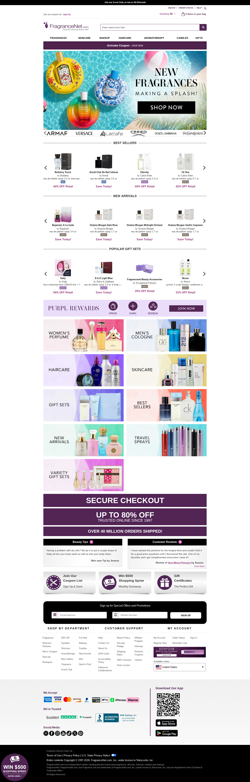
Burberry (64, 175)
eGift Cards (103, 653)
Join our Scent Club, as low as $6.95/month (125, 2)
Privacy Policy (72, 755)
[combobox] (153, 27)
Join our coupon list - (57, 14)
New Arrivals (85, 653)
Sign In (171, 8)
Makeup (104, 38)
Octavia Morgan (105, 228)
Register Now (160, 643)
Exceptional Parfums (146, 283)
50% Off (65, 637)
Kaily (64, 281)
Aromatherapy (68, 653)
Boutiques (47, 662)
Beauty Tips (80, 542)
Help (199, 8)
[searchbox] (150, 27)
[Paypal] (86, 699)
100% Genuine (124, 660)
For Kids (83, 637)
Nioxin (187, 281)
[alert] (168, 14)
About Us (102, 648)
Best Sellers (67, 659)
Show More (199, 566)
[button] (204, 133)
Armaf (105, 175)
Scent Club (66, 669)
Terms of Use (54, 755)
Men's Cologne (50, 651)
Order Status (186, 8)
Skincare (84, 38)
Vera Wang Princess (179, 562)
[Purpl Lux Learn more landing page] (180, 653)
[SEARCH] (203, 27)
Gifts (199, 38)
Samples (65, 643)
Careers (138, 660)
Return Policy (123, 637)
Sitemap (139, 646)
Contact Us (103, 643)
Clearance (66, 664)
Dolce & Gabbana (105, 281)
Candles (83, 648)
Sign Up (186, 615)
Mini (81, 659)
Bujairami (64, 228)
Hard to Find (85, 664)
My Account (159, 637)
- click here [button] (125, 45)
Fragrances (58, 38)
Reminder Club (179, 643)
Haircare (125, 38)
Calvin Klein (146, 175)
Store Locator (123, 665)
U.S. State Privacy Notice (96, 755)
